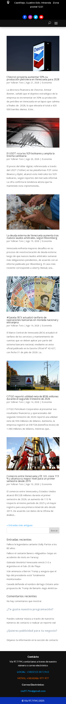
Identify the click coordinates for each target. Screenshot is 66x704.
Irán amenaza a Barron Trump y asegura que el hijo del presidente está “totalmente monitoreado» (31, 575)
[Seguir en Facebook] (25, 17)
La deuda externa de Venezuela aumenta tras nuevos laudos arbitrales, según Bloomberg (33, 237)
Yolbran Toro (17, 82)
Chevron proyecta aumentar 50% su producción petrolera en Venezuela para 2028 (33, 78)
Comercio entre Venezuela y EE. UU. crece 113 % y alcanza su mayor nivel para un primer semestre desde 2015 (33, 478)
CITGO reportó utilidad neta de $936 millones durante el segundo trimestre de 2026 (32, 398)
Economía (47, 82)
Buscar (54, 530)
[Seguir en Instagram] (30, 17)
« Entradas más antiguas (20, 525)
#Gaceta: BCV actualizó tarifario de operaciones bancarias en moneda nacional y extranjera (32, 320)
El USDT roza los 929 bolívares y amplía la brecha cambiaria (30, 155)
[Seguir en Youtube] (41, 17)
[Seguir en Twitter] (36, 17)
